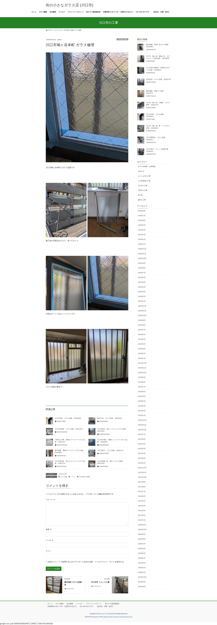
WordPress (96, 617)
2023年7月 (142, 387)
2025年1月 (142, 301)
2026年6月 (142, 220)
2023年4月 (142, 401)
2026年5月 (142, 225)
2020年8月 (142, 539)
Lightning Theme (108, 617)
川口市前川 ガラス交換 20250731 (110, 450)
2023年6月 (142, 391)
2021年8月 (142, 487)
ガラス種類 (59, 604)
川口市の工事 (122, 39)
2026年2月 (142, 239)
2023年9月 (142, 377)
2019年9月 (142, 582)
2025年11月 (142, 254)
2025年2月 (142, 296)
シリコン (73, 477)
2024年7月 (142, 330)
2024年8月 (142, 325)
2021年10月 (142, 477)
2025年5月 (142, 282)
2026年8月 (142, 211)
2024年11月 (142, 311)
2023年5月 (142, 396)
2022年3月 (142, 453)
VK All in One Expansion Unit (123, 617)
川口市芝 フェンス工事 (100, 582)
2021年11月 (142, 472)
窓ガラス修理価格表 (112, 604)
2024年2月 (142, 353)
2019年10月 (142, 577)
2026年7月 (142, 216)
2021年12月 (142, 468)
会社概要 (70, 604)
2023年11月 (142, 368)
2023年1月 (142, 415)
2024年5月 (142, 339)
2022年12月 (142, 420)
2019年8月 (142, 586)
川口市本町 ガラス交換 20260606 (68, 418)
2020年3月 (142, 563)
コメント (50, 500)
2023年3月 (142, 406)
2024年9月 (142, 320)
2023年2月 (142, 411)
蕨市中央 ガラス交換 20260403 (109, 418)
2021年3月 (142, 510)
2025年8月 (142, 268)
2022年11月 (142, 425)
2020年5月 (142, 553)
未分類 (140, 195)
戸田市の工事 (142, 190)
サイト (48, 551)
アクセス (79, 604)
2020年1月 (142, 572)
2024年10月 (142, 315)
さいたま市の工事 (144, 176)
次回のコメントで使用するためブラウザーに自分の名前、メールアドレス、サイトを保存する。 (86, 562)
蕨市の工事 (142, 200)
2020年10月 (142, 529)
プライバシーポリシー (94, 604)
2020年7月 (142, 544)
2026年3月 (142, 234)
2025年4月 (142, 287)
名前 (49, 529)
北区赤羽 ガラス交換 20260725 (158, 79)
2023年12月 (142, 363)
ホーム (49, 604)
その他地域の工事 (144, 181)
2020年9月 (142, 534)
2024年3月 (142, 349)
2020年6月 (142, 548)
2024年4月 (142, 344)
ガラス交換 (63, 477)
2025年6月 (142, 277)
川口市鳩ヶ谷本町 (84, 477)
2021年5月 (142, 501)
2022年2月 (142, 458)
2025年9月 (142, 263)
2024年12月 (142, 306)
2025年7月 (142, 273)
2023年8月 (142, 382)
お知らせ (141, 171)
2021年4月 (142, 506)
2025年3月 (142, 292)
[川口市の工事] (120, 585)
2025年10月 (142, 258)
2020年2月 (142, 568)
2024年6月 (142, 334)
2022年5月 (142, 444)
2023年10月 (142, 372)
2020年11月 (142, 525)
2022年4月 (142, 449)
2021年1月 (142, 520)
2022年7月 (142, 434)
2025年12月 (142, 249)
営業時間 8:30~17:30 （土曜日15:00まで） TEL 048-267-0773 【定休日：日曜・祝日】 (80, 606)
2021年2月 (142, 515)
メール (49, 540)
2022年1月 (142, 463)
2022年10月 (142, 430)
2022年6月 (142, 439)
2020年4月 (142, 558)
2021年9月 (142, 482)
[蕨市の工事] (54, 585)
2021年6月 (142, 496)
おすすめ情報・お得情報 (146, 166)
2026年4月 (142, 230)
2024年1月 (142, 358)
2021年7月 (142, 491)
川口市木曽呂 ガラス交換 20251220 (69, 429)
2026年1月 (142, 244)
